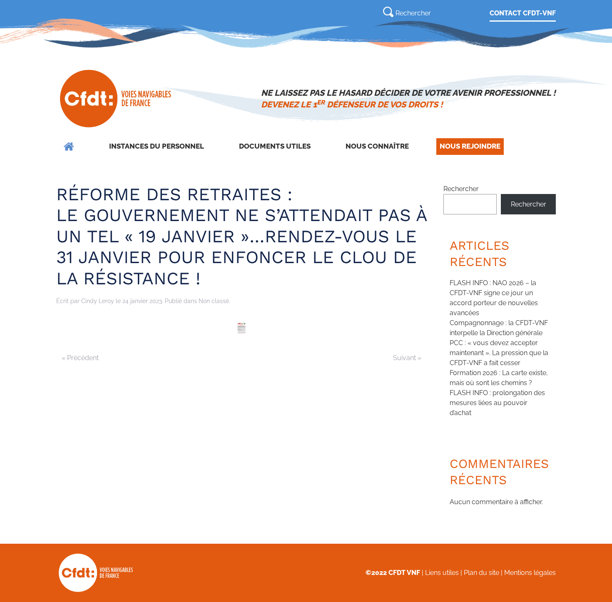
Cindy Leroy (97, 301)
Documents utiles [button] (275, 146)
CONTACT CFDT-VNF (523, 13)
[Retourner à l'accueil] (116, 98)
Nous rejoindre (470, 146)
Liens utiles (442, 573)
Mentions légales (530, 573)
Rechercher (461, 189)
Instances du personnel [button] (156, 146)
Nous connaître (377, 146)
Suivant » (407, 358)
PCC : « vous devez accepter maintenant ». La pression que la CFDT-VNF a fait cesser (499, 353)
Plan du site (481, 573)
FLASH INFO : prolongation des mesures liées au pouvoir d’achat (497, 403)
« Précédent (80, 358)
